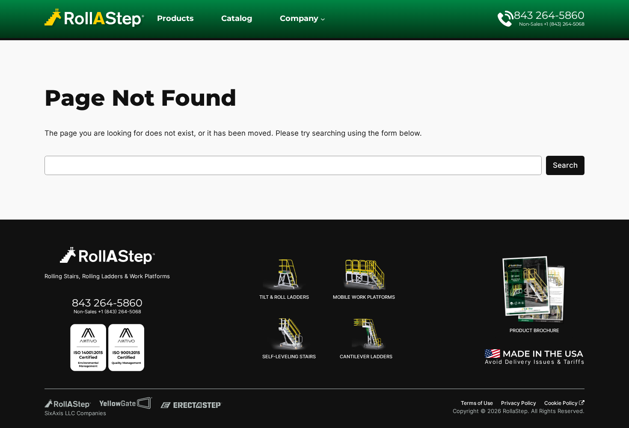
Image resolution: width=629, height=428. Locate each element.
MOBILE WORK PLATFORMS (364, 297)
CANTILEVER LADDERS (366, 357)
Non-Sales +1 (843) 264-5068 (551, 24)
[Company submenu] (322, 19)
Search (565, 165)
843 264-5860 (549, 15)
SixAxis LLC (60, 413)
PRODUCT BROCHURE (534, 330)
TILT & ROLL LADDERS (284, 297)
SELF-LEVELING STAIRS (289, 357)
